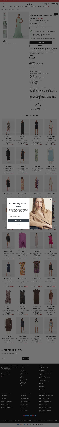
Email (9, 214)
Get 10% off (18, 220)
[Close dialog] (50, 199)
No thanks (18, 224)
